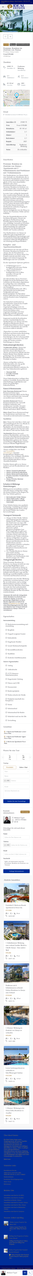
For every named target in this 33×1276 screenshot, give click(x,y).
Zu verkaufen (13, 45)
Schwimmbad (12, 708)
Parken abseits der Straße (17, 695)
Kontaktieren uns (14, 603)
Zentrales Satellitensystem (17, 658)
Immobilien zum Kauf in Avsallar (14, 1198)
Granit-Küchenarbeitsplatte (17, 646)
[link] (6, 1223)
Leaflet (11, 105)
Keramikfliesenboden (15, 650)
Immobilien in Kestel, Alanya (12, 1200)
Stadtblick (11, 654)
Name (5, 834)
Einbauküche (12, 638)
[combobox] (16, 771)
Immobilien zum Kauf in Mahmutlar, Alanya (14, 1208)
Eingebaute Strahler (14, 642)
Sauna (10, 705)
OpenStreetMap (19, 105)
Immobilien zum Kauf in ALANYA (14, 1195)
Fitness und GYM (13, 683)
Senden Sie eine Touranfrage (17, 801)
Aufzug (10, 666)
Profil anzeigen (25, 812)
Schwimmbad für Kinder (16, 712)
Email (5, 851)
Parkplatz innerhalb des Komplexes (15, 700)
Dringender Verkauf (10, 924)
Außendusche (12, 669)
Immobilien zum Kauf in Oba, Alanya (15, 1205)
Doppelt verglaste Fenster (17, 634)
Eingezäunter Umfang (15, 679)
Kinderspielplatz (13, 691)
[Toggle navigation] (31, 2)
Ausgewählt (10, 966)
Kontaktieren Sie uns (10, 1170)
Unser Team (7, 1182)
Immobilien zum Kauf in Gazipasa (14, 1211)
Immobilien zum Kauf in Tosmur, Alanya (16, 1202)
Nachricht (6, 858)
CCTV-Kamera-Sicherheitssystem (12, 674)
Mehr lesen (7, 1159)
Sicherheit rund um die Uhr (17, 716)
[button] (16, 21)
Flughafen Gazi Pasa (15, 530)
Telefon (5, 841)
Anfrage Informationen (16, 871)
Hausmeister (12, 687)
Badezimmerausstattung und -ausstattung (17, 625)
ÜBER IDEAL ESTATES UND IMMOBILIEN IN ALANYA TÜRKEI (14, 1173)
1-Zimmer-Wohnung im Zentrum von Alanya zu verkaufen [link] (14, 1030)
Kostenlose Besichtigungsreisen (13, 1179)
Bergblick (11, 630)
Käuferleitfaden (8, 1177)
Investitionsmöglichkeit (23, 44)
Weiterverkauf (23, 885)
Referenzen (7, 1184)
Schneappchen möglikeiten (8, 1009)
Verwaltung (12, 720)
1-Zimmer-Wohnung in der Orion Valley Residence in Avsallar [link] (15, 1110)
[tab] (16, 732)
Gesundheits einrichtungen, (9, 452)
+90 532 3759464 (20, 820)
